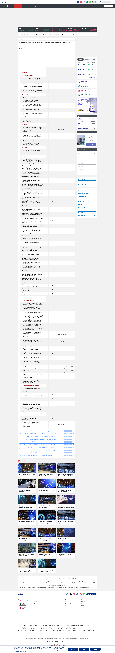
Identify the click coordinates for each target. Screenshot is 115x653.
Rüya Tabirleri (68, 615)
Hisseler (49, 34)
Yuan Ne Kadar (81, 212)
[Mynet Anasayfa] (6, 1)
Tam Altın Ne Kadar (82, 196)
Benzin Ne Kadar (82, 182)
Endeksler (44, 34)
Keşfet (66, 619)
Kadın (35, 607)
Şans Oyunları (52, 615)
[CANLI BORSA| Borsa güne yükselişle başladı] (47, 499)
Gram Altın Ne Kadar (83, 193)
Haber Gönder (92, 594)
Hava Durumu (68, 617)
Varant (63, 34)
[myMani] (45, 2)
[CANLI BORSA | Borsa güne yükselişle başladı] (27, 532)
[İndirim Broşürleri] (81, 2)
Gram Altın (80, 627)
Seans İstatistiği (37, 34)
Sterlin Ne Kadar (82, 210)
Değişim (68, 34)
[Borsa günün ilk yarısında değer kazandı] (27, 515)
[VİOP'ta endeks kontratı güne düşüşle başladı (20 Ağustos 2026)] (47, 532)
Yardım (50, 636)
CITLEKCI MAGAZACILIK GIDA (83, 128)
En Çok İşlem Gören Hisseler (75, 630)
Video (35, 617)
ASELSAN (79, 125)
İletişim (45, 636)
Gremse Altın (92, 627)
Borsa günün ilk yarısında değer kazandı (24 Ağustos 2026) (26, 506)
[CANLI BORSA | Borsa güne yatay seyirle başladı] (66, 515)
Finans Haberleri (63, 627)
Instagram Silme (84, 613)
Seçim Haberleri (53, 607)
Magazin (35, 609)
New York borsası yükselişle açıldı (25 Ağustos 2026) (46, 475)
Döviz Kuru (91, 630)
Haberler (35, 601)
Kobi (51, 617)
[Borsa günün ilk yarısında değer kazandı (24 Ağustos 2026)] (27, 499)
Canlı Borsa (22, 34)
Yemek (35, 605)
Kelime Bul (83, 601)
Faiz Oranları (59, 632)
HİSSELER (83, 90)
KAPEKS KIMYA (80, 121)
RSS (69, 636)
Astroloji (51, 603)
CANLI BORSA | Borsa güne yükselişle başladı (25, 539)
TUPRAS (79, 123)
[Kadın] (95, 2)
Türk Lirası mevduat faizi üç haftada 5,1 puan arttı (34, 625)
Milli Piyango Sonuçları (86, 607)
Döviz (25, 6)
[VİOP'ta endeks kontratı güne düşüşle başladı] (66, 548)
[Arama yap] (100, 2)
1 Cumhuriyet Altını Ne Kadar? (84, 628)
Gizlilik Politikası (59, 636)
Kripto (39, 6)
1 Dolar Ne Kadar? (23, 630)
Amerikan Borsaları (54, 6)
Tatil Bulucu (83, 605)
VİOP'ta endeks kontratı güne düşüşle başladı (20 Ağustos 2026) (46, 539)
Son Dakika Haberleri (38, 599)
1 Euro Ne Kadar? (32, 630)
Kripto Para (67, 607)
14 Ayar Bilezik (33, 628)
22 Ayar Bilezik (49, 628)
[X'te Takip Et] (71, 594)
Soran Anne (83, 603)
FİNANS (4, 6)
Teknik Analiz (29, 34)
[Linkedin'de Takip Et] (77, 594)
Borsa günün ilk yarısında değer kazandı (26, 522)
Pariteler (53, 632)
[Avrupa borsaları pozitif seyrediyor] (27, 483)
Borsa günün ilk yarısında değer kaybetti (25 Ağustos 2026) (65, 475)
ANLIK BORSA (84, 82)
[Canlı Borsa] (89, 2)
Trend (35, 611)
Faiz (48, 6)
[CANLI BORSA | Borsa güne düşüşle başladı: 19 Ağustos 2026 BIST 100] (66, 532)
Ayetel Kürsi (83, 617)
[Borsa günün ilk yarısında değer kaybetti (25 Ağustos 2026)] (66, 468)
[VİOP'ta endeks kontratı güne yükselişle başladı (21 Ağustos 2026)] (47, 515)
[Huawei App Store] (23, 608)
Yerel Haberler (37, 619)
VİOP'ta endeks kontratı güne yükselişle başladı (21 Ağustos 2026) (46, 522)
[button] (2, 2)
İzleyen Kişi (92, 118)
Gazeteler (51, 611)
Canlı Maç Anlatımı (53, 609)
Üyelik (53, 636)
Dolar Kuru (67, 611)
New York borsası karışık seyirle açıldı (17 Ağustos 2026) (26, 570)
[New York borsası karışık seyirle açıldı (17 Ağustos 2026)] (27, 563)
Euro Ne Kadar (81, 207)
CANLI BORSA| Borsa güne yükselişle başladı (45, 506)
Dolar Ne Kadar (81, 204)
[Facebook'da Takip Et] (67, 594)
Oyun (82, 599)
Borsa (11, 6)
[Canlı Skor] (84, 2)
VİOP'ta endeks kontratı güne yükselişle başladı (65, 490)
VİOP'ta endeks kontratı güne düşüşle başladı (65, 555)
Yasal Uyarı (65, 636)
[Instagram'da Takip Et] (74, 594)
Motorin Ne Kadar (82, 184)
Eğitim (35, 613)
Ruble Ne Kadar (82, 215)
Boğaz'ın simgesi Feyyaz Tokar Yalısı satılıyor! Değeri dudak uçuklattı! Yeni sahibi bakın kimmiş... (38, 627)
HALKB (79, 67)
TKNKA (79, 74)
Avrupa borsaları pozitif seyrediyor (24, 490)
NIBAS (79, 72)
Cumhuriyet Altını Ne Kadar (84, 201)
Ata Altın (86, 627)
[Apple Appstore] (23, 604)
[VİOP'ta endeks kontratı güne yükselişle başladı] (66, 483)
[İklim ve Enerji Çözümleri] (92, 2)
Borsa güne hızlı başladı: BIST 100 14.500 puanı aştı (27, 475)
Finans (35, 603)
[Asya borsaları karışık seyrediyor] (47, 483)
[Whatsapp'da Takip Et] (84, 594)
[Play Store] (23, 600)
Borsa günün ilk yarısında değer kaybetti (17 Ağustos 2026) (46, 570)
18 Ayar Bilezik (41, 628)
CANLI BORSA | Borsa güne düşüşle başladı (45, 555)
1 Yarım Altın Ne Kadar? (71, 628)
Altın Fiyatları (68, 609)
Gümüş (34, 6)
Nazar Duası (83, 619)
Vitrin (51, 605)
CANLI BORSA (84, 86)
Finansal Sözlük (68, 603)
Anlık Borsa (18, 6)
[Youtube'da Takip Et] (81, 594)
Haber (43, 6)
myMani (62, 6)
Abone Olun (91, 144)
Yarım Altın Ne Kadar (83, 199)
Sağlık (51, 601)
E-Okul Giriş (83, 609)
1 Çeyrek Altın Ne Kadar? (59, 628)
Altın (29, 6)
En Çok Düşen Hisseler (52, 630)
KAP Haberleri (75, 34)
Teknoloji (51, 599)
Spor (35, 615)
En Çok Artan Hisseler (63, 630)
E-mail (51, 613)
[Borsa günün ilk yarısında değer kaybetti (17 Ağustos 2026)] (47, 563)
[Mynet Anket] (78, 2)
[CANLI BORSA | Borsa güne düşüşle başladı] (47, 548)
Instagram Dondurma (85, 611)
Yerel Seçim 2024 (72, 627)
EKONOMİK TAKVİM (86, 95)
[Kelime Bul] (86, 2)
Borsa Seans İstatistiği (69, 599)
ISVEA (79, 64)
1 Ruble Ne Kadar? (41, 630)
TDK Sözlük (83, 615)
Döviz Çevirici (82, 149)
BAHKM (79, 69)
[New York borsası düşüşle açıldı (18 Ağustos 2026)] (27, 548)
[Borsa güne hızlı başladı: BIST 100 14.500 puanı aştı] (27, 468)
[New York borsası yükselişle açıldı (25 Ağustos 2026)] (47, 468)
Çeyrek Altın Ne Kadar (83, 190)
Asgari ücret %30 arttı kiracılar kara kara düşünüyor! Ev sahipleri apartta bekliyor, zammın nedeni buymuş (67, 625)
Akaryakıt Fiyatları (82, 179)
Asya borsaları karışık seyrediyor (46, 490)
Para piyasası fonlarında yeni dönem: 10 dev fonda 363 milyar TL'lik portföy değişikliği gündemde (65, 506)
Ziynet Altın (25, 628)
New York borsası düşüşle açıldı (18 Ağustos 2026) (26, 555)
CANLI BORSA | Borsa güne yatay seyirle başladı (65, 522)
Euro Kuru (67, 613)
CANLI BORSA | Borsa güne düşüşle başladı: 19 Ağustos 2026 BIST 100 (66, 539)
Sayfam (68, 6)
